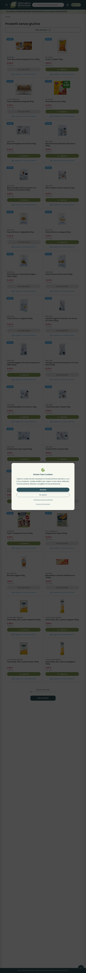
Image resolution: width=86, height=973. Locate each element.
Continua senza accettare (43, 500)
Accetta (43, 490)
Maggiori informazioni (43, 504)
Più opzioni (43, 495)
